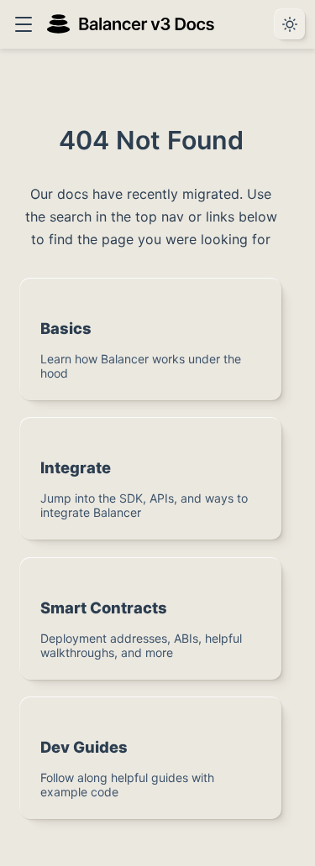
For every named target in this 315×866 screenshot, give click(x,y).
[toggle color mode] (290, 24)
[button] (23, 24)
